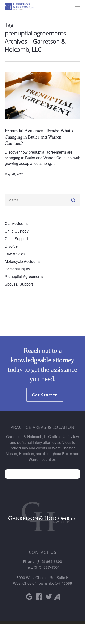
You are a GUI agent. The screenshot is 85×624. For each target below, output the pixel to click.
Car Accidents (16, 223)
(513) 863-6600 (49, 561)
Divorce (11, 246)
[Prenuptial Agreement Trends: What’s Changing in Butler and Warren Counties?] (42, 95)
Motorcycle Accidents (22, 261)
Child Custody (17, 231)
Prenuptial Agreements (24, 276)
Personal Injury (17, 269)
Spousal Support (19, 284)
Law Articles (15, 253)
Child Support (16, 238)
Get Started (45, 395)
